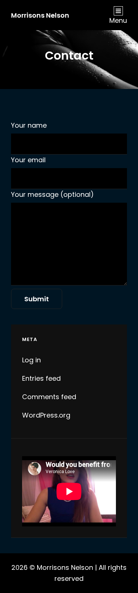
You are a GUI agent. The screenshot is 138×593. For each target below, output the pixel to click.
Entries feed (41, 378)
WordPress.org (46, 415)
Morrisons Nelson (40, 15)
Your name (29, 125)
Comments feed (49, 396)
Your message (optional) (52, 194)
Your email (28, 159)
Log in (31, 360)
